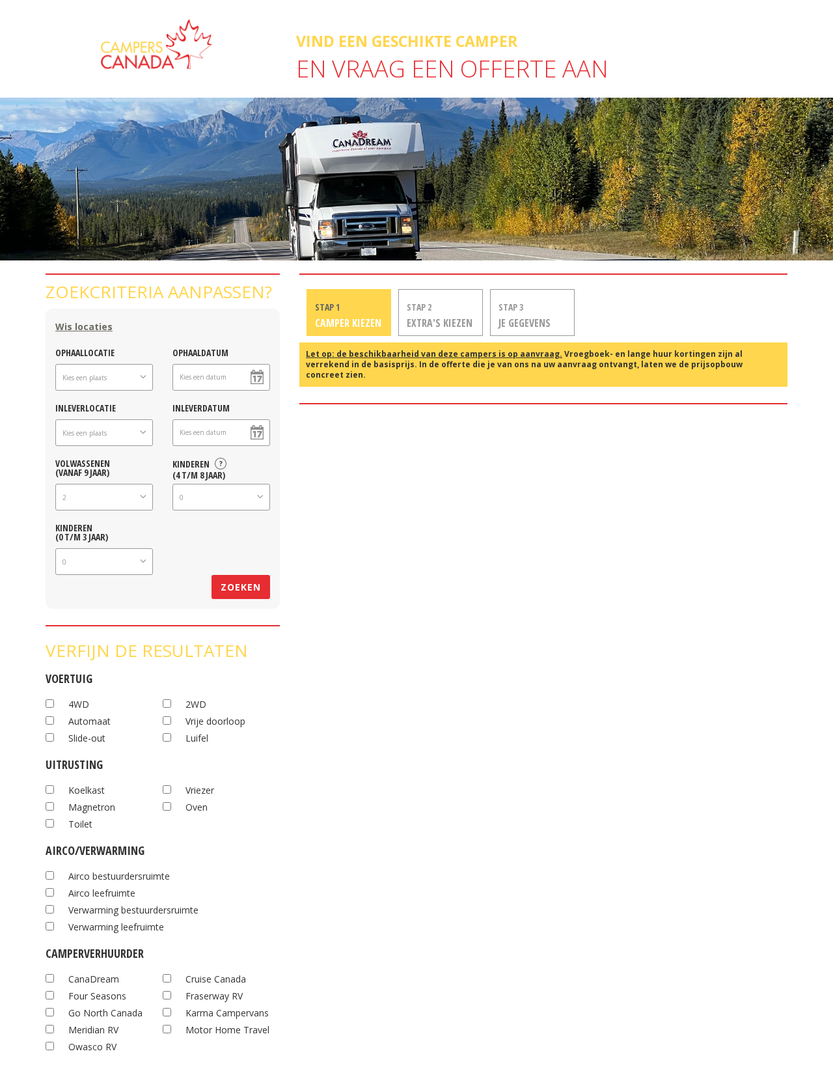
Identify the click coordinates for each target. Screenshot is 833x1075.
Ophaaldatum (200, 351)
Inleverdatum (201, 407)
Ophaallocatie (85, 351)
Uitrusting (74, 763)
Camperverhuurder (95, 951)
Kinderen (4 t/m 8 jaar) (198, 467)
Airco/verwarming (95, 849)
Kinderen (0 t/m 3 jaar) (81, 532)
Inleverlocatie (85, 407)
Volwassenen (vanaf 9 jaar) (82, 467)
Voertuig (69, 677)
